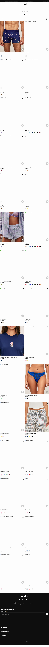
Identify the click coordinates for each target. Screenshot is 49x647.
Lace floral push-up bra (29, 128)
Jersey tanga (3, 319)
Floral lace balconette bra (29, 357)
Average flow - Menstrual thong (6, 205)
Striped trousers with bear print (30, 433)
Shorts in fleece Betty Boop (5, 585)
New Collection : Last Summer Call (11, 1)
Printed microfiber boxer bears (6, 52)
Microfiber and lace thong (5, 471)
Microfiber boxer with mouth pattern (31, 90)
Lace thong (27, 585)
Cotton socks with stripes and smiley (7, 547)
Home (22, 11)
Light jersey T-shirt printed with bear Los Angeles (9, 357)
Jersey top (27, 509)
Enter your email (4, 611)
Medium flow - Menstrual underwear (7, 90)
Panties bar (30, 1)
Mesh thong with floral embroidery (31, 395)
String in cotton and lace (29, 547)
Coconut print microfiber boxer (6, 281)
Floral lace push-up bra (29, 243)
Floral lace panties (28, 319)
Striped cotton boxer (4, 395)
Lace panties (27, 205)
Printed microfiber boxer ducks (30, 52)
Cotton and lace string (29, 471)
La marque (26, 11)
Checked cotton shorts (4, 243)
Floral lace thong (28, 281)
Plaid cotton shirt (3, 128)
